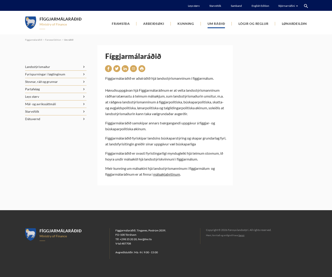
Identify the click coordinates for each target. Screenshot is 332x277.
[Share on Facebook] (108, 68)
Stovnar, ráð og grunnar (41, 82)
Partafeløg (32, 89)
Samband (236, 5)
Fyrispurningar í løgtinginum (45, 74)
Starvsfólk (215, 5)
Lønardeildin (294, 24)
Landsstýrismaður (37, 67)
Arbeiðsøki (153, 24)
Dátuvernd (32, 119)
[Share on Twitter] (116, 68)
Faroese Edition (53, 39)
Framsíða (121, 24)
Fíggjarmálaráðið (33, 39)
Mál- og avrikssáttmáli (40, 104)
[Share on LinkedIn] (125, 68)
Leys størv (194, 5)
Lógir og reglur (253, 24)
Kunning (186, 24)
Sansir (241, 235)
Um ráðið (216, 24)
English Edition (260, 5)
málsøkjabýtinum (166, 174)
